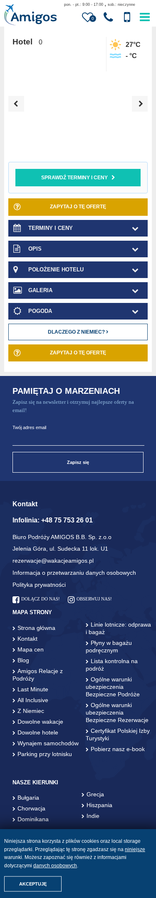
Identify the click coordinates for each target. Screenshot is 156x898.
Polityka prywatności (39, 584)
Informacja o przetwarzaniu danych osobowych (74, 572)
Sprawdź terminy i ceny (74, 178)
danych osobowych (55, 866)
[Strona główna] (30, 15)
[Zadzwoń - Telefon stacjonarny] (108, 17)
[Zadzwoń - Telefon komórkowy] (127, 17)
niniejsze (135, 849)
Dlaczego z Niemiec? (77, 332)
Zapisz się (78, 462)
